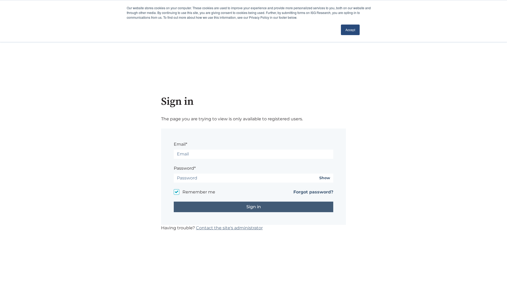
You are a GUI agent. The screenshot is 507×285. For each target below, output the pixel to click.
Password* (185, 168)
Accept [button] (350, 29)
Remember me (198, 191)
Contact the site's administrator (229, 227)
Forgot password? (313, 191)
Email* (180, 144)
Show (324, 178)
